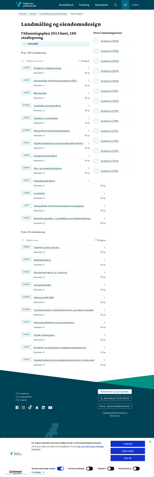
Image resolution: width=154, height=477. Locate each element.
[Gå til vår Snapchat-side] (37, 407)
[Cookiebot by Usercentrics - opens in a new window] (15, 472)
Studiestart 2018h (110, 121)
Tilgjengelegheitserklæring (115, 413)
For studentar (22, 393)
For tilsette (21, 400)
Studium (33, 14)
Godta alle (128, 444)
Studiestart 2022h (110, 81)
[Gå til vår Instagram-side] (23, 407)
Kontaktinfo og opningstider (115, 391)
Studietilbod (66, 4)
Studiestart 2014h (110, 161)
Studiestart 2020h (110, 101)
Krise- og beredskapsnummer (115, 406)
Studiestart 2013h (109, 171)
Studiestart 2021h (109, 91)
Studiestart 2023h (110, 71)
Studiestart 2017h (109, 131)
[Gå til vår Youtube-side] (50, 407)
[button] (115, 5)
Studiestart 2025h (110, 51)
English (135, 5)
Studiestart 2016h (110, 141)
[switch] (89, 468)
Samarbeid (101, 4)
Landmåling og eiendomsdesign (53, 14)
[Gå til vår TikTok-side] (30, 407)
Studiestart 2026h (110, 41)
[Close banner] (150, 441)
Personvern (115, 416)
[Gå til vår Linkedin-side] (43, 407)
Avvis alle (128, 458)
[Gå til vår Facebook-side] (17, 407)
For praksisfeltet (24, 397)
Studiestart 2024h (110, 61)
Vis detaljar (36, 472)
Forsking (84, 4)
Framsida (22, 14)
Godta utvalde (128, 451)
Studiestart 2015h (110, 151)
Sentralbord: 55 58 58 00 (116, 398)
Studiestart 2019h (110, 111)
